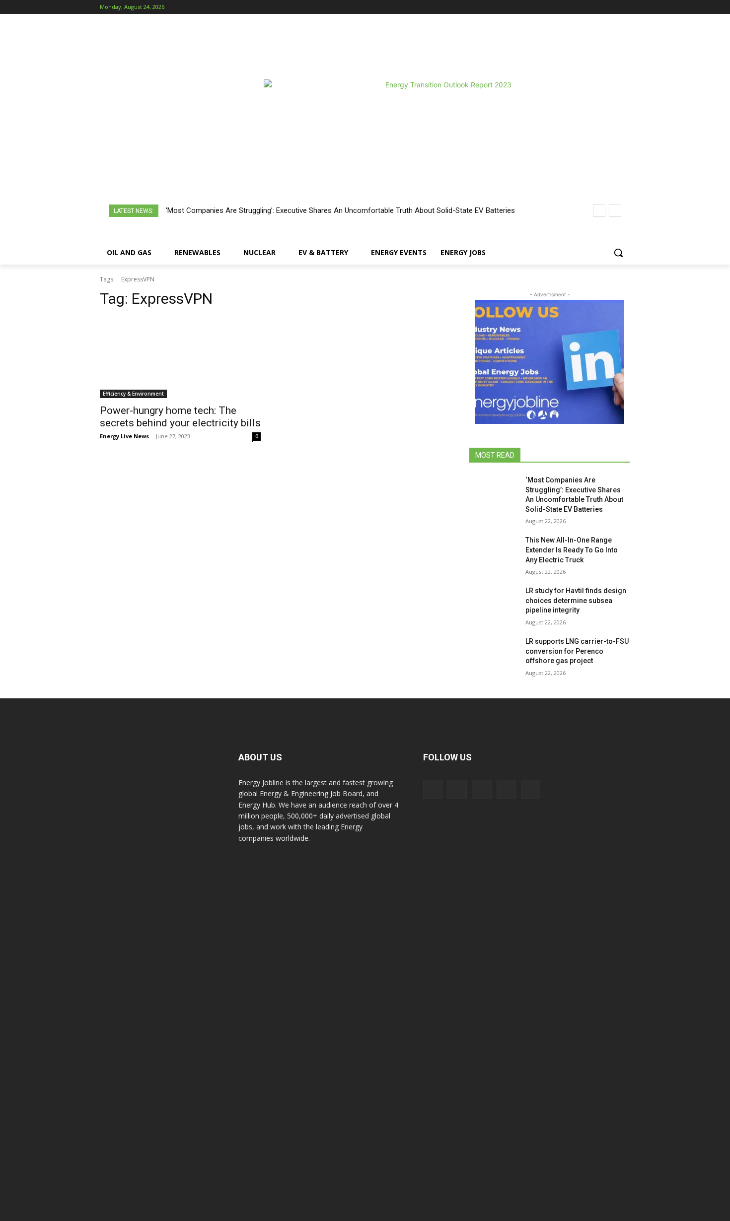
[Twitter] (610, 7)
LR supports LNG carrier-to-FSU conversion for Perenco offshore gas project (577, 651)
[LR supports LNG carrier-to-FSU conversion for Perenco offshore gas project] (493, 654)
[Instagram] (583, 7)
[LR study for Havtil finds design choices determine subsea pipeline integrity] (493, 603)
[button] (618, 253)
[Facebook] (569, 7)
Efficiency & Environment (133, 393)
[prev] (599, 210)
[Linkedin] (597, 7)
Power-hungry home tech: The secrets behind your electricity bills (180, 417)
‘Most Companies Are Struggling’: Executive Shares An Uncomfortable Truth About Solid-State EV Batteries (340, 210)
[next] (615, 210)
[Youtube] (624, 7)
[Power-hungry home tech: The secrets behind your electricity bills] (180, 358)
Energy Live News (124, 436)
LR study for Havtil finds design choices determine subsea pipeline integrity (575, 600)
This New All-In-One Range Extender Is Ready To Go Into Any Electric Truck (571, 549)
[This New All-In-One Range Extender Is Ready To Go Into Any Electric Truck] (493, 552)
